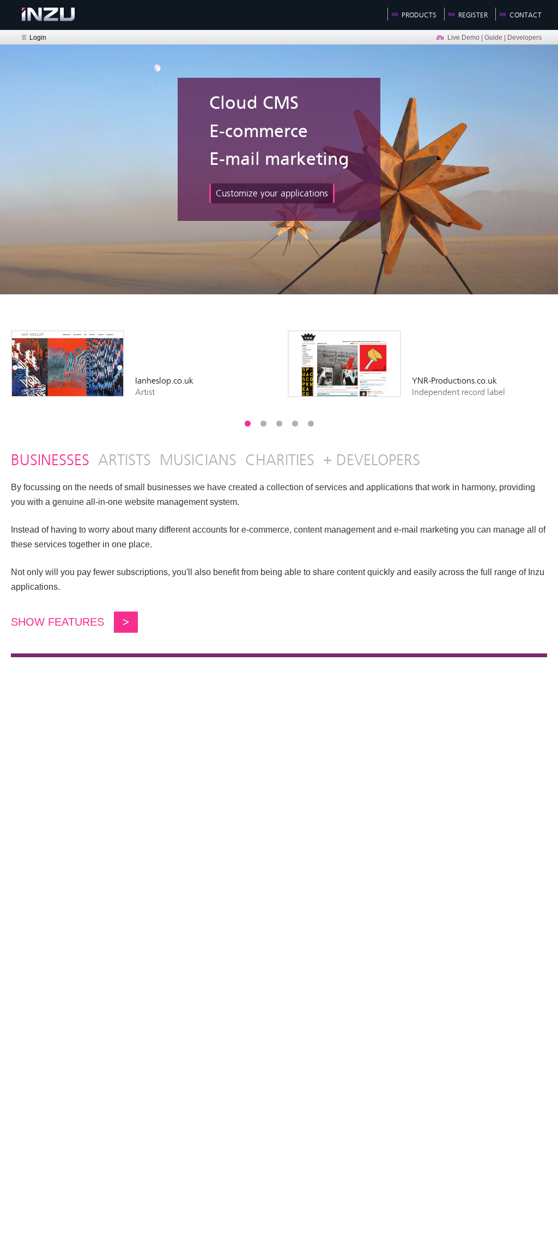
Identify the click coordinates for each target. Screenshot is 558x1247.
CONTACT (526, 15)
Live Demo (463, 37)
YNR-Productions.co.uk (454, 380)
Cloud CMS (254, 103)
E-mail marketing (279, 159)
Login (37, 37)
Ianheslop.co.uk (164, 380)
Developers (524, 37)
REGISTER (473, 15)
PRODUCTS (419, 15)
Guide (493, 37)
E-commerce (258, 132)
